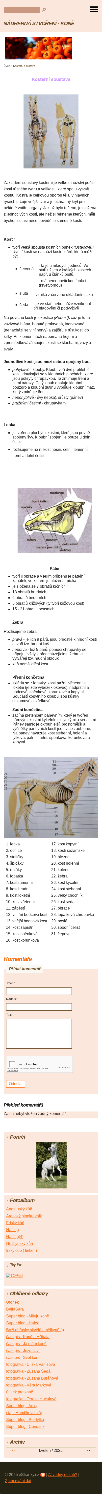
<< (14, 1450)
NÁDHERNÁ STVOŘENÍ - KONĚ (38, 23)
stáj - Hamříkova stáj (24, 1413)
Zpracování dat (18, 1481)
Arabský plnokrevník (24, 1216)
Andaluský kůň (19, 1209)
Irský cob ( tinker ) (21, 1250)
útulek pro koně (19, 1392)
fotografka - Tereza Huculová (31, 1399)
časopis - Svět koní (22, 1357)
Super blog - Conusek (25, 1426)
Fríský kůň (15, 1223)
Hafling (12, 1230)
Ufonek (12, 1302)
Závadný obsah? (62, 1475)
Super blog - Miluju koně (27, 1316)
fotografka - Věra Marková (28, 1385)
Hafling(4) (15, 1237)
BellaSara (15, 1309)
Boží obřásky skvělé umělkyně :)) (35, 1330)
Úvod (7, 65)
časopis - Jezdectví (23, 1350)
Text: (9, 1015)
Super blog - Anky (21, 1406)
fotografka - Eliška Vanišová (30, 1364)
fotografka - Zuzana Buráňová (32, 1378)
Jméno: (11, 983)
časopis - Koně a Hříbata (28, 1337)
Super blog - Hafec (22, 1323)
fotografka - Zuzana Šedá (28, 1371)
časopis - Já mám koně (26, 1344)
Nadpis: (11, 999)
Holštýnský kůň (19, 1243)
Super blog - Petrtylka (25, 1420)
